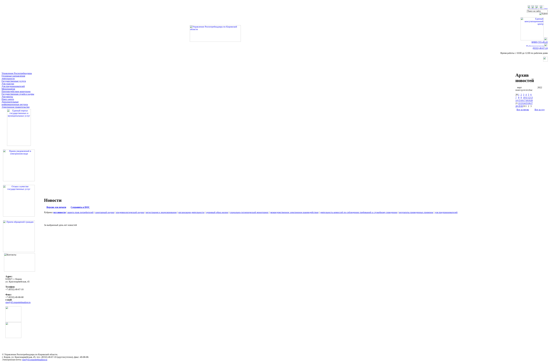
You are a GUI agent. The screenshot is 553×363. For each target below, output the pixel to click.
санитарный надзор (104, 212)
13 (531, 97)
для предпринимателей (446, 212)
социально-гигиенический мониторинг (249, 212)
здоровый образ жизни (217, 212)
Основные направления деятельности (13, 77)
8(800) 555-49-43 (540, 42)
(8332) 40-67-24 (540, 48)
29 (519, 106)
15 (519, 100)
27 (531, 103)
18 (526, 100)
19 (529, 100)
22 (519, 103)
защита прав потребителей (80, 212)
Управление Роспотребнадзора (17, 73)
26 (529, 103)
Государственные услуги (14, 81)
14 (516, 100)
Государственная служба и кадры (18, 94)
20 (531, 100)
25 (526, 103)
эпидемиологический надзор (130, 212)
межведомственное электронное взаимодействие (294, 212)
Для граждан (8, 83)
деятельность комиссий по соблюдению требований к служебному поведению (358, 212)
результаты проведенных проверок (416, 212)
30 (522, 106)
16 (522, 100)
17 (524, 100)
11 (526, 97)
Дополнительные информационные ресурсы (15, 103)
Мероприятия (8, 89)
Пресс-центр (8, 99)
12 (529, 97)
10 (524, 97)
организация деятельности (191, 212)
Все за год (540, 109)
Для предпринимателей (13, 86)
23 (522, 103)
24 (524, 103)
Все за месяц (523, 109)
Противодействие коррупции (16, 91)
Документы (7, 96)
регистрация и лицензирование (161, 212)
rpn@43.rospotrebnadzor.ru (18, 302)
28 (516, 106)
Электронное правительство (16, 107)
